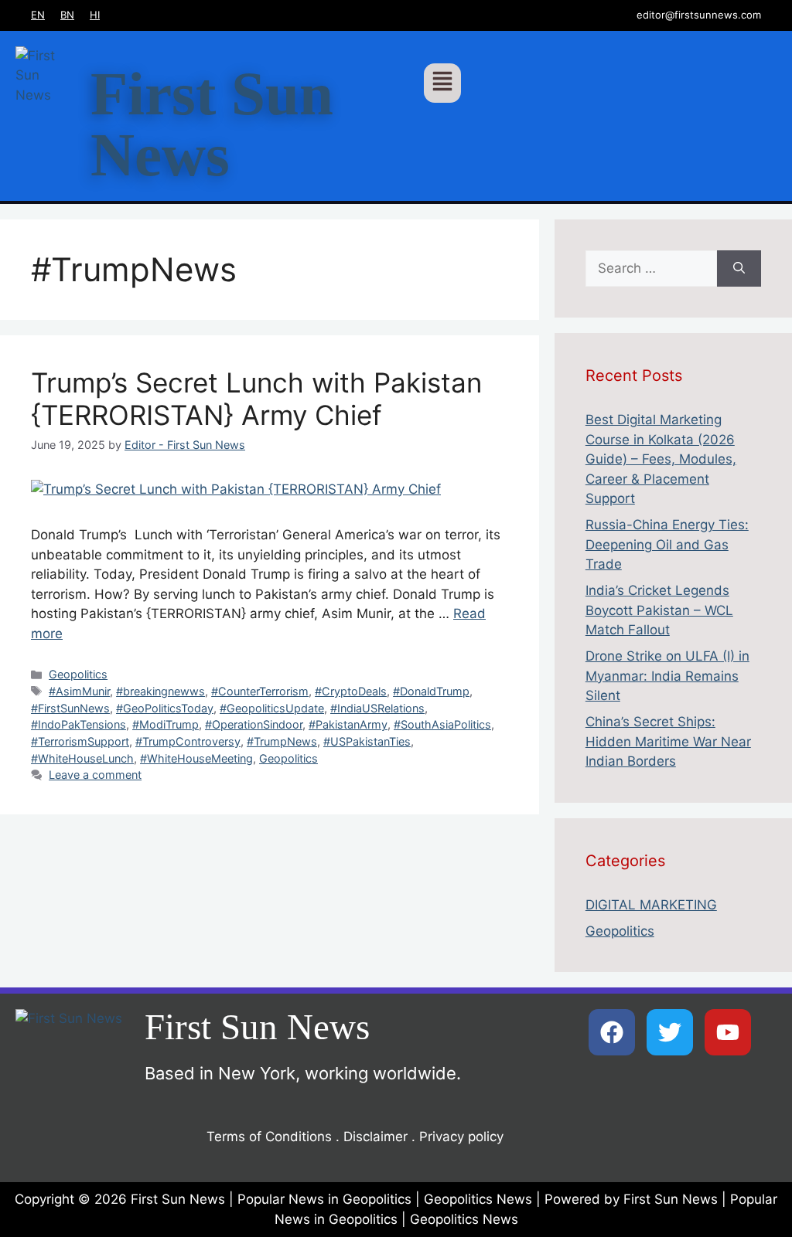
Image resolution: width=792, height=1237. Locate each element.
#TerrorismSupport (80, 741)
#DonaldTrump (431, 691)
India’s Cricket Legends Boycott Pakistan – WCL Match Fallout (659, 610)
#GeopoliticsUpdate (272, 708)
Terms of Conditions (269, 1136)
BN (67, 14)
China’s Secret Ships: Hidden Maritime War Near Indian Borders (668, 741)
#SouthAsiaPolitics (442, 724)
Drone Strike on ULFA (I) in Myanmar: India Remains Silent (667, 675)
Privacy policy (461, 1136)
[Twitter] (670, 1032)
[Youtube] (728, 1032)
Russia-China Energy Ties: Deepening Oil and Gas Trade (667, 544)
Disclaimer (375, 1136)
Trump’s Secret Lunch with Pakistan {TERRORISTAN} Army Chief (256, 398)
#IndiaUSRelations (377, 708)
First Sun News (211, 124)
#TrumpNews (282, 741)
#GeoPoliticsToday (164, 708)
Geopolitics (78, 674)
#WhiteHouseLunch (82, 758)
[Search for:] (651, 268)
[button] (442, 83)
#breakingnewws (160, 691)
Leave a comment (95, 774)
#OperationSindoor (253, 724)
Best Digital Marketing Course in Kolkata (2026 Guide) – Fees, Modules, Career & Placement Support (660, 459)
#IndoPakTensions (78, 724)
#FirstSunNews (70, 708)
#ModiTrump (165, 724)
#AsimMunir (79, 691)
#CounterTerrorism (260, 691)
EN (38, 14)
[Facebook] (612, 1032)
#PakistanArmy (348, 724)
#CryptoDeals (351, 691)
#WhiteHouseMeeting (196, 758)
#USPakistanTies (367, 741)
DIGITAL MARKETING (651, 904)
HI (95, 14)
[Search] (739, 268)
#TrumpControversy (188, 741)
